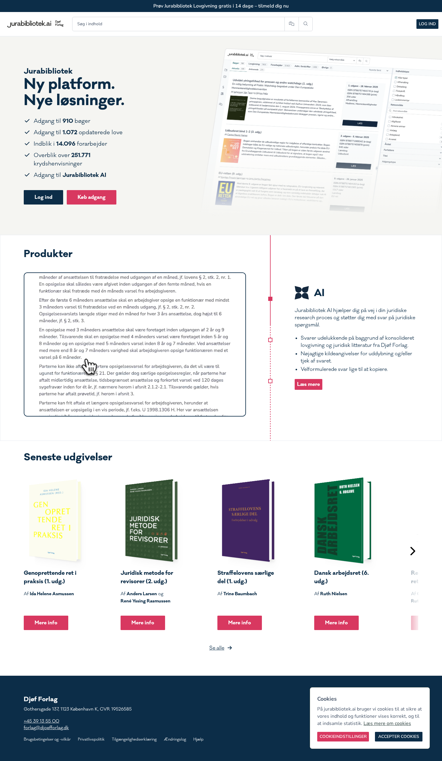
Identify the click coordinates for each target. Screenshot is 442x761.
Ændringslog (175, 739)
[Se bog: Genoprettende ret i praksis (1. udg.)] (52, 520)
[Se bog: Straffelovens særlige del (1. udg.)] (246, 520)
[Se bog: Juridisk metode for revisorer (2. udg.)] (149, 520)
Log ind (427, 24)
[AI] (270, 299)
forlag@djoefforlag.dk (46, 728)
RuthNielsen (333, 594)
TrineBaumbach (240, 594)
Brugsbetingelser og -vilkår (47, 739)
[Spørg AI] (291, 24)
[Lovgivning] (270, 340)
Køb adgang (92, 197)
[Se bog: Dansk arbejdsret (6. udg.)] (342, 520)
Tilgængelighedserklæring (134, 739)
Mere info (46, 622)
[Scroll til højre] (412, 552)
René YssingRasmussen (145, 601)
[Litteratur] (270, 381)
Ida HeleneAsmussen (52, 594)
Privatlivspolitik (91, 739)
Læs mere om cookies (387, 723)
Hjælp (198, 739)
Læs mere (308, 384)
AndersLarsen (142, 594)
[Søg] (306, 24)
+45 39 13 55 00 (41, 721)
